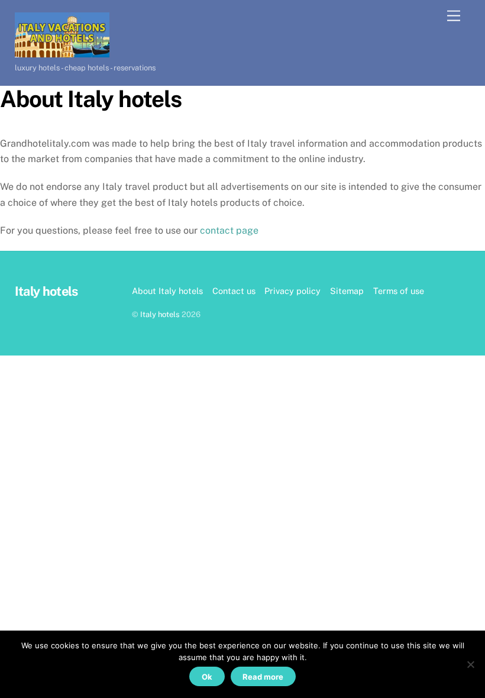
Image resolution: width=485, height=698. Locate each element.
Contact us (234, 291)
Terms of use (398, 291)
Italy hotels (160, 314)
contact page (229, 230)
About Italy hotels (167, 291)
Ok (207, 676)
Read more (262, 676)
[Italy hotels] (62, 52)
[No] (470, 664)
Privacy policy (292, 291)
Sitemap (347, 291)
